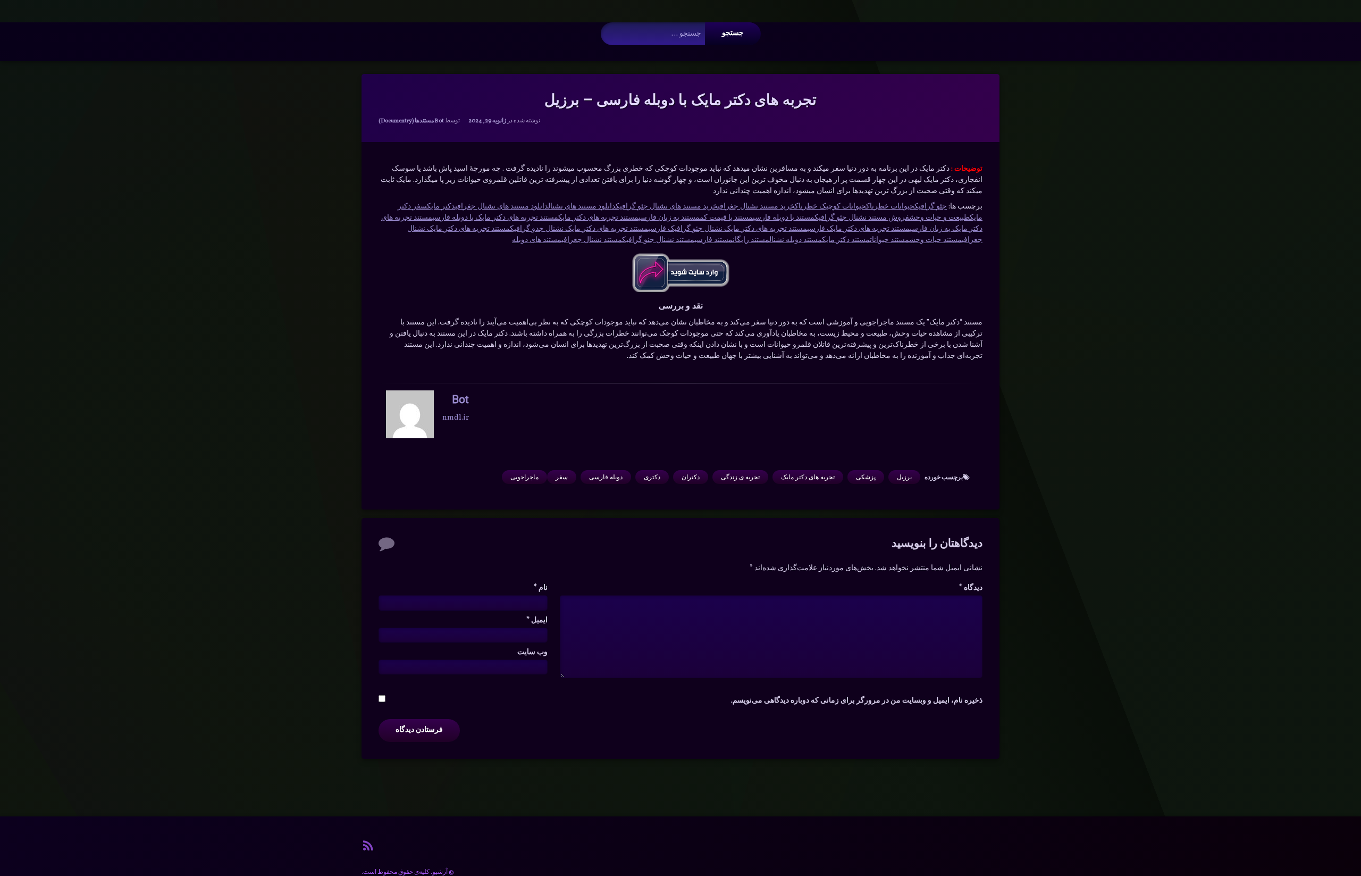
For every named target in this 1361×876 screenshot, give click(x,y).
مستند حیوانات (889, 240)
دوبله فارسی (606, 477)
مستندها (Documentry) (406, 121)
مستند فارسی (713, 240)
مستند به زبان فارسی (669, 218)
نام (541, 588)
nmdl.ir (455, 418)
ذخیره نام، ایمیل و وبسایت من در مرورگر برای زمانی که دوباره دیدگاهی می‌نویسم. (856, 701)
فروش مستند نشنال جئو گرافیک (861, 218)
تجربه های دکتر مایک (808, 477)
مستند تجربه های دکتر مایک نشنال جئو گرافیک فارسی (727, 229)
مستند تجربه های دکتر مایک (598, 218)
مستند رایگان (751, 240)
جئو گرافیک (930, 207)
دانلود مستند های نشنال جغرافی (501, 207)
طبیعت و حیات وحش (939, 218)
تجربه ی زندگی (740, 477)
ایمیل (537, 620)
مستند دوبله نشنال (795, 240)
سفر (562, 477)
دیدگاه (970, 588)
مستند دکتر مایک (846, 240)
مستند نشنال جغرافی (591, 240)
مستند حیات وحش (935, 240)
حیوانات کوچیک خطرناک (830, 207)
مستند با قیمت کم (726, 218)
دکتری (652, 477)
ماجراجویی (524, 477)
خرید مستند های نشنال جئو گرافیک (667, 207)
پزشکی (866, 477)
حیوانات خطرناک (890, 207)
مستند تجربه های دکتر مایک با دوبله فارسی (495, 218)
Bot (439, 121)
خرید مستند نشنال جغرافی (756, 207)
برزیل (904, 477)
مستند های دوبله (536, 240)
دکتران (691, 477)
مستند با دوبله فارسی (783, 218)
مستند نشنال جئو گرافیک (658, 240)
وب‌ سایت (532, 652)
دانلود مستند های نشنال (582, 207)
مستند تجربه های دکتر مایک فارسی (858, 229)
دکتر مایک (441, 207)
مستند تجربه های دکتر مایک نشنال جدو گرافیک (579, 229)
